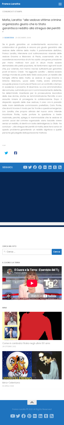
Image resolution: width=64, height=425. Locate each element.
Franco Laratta (11, 3)
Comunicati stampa (12, 11)
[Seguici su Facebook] (35, 167)
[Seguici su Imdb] (45, 167)
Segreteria (9, 38)
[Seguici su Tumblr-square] (55, 167)
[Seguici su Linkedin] (50, 167)
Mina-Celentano (11, 382)
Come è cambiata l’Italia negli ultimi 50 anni (26, 343)
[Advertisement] (32, 197)
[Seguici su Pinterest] (40, 167)
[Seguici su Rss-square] (60, 167)
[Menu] (60, 4)
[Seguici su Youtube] (25, 167)
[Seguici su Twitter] (30, 167)
